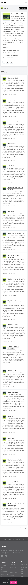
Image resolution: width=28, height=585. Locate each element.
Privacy (8, 553)
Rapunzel (10, 416)
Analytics (13, 567)
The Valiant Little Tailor (14, 460)
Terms (3, 553)
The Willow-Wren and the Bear (15, 302)
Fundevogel (11, 438)
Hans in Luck (11, 100)
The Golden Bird (12, 78)
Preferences (5, 582)
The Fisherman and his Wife (16, 279)
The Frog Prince (12, 325)
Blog (22, 576)
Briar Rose (10, 211)
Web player (13, 570)
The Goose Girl (12, 370)
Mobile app (13, 572)
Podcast (23, 8)
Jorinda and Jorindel (13, 122)
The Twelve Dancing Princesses (13, 256)
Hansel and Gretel (13, 482)
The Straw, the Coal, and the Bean (15, 188)
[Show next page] (25, 72)
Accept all (13, 582)
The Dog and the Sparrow (15, 233)
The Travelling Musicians (15, 144)
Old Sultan (10, 165)
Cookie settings (17, 553)
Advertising (4, 574)
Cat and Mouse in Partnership (13, 347)
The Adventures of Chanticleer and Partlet (14, 393)
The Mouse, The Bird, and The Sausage (15, 504)
